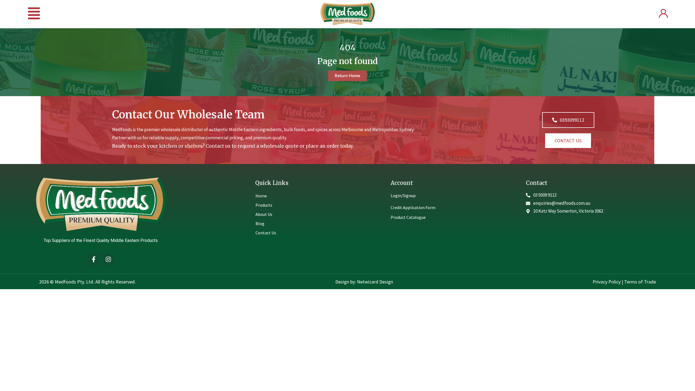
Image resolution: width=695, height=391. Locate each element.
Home (261, 195)
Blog (259, 223)
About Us (263, 214)
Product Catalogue (408, 217)
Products (263, 205)
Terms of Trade (640, 282)
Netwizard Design (374, 282)
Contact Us (265, 232)
